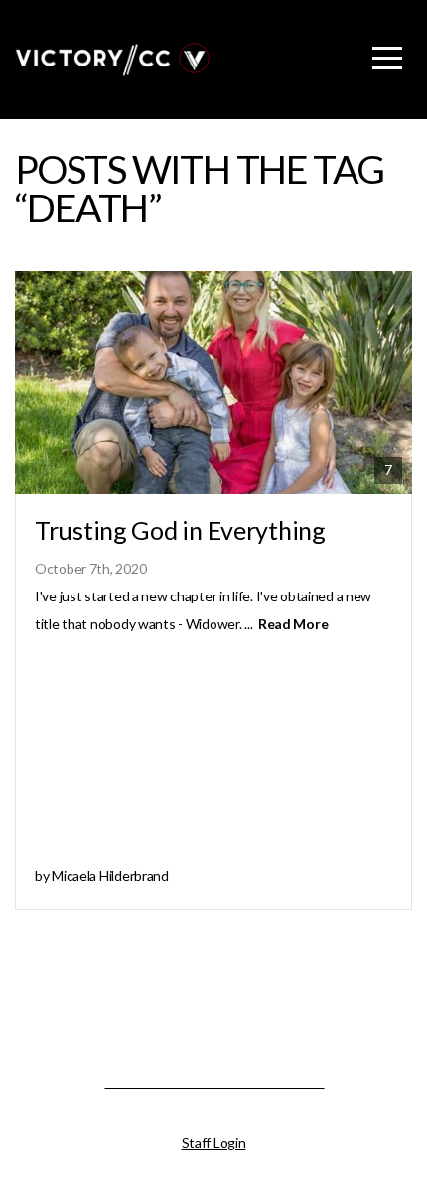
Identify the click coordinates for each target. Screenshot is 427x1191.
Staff (198, 1142)
